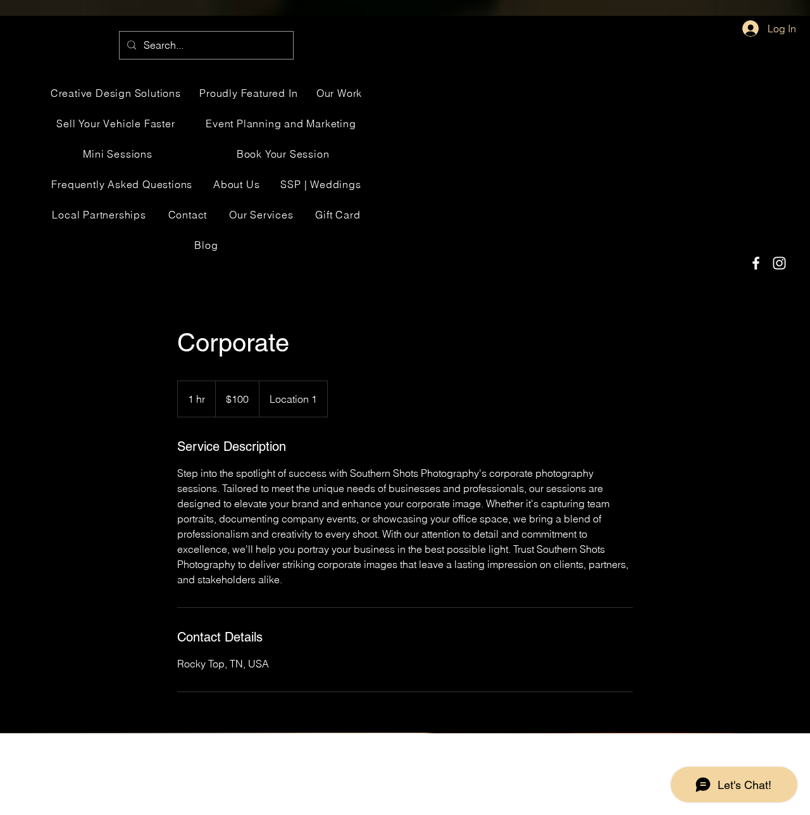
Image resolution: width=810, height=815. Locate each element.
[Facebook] (755, 263)
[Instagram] (779, 263)
